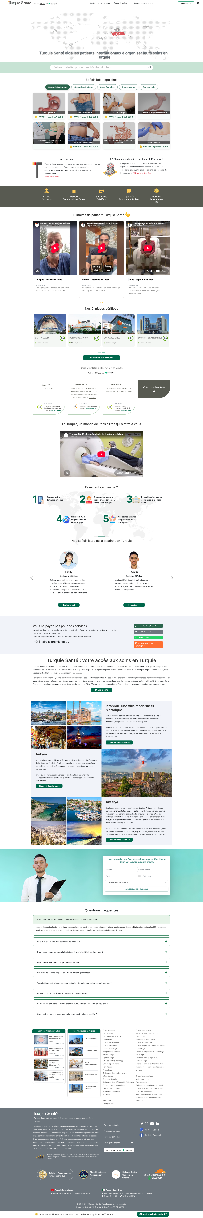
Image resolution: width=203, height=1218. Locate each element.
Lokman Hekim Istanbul (90, 1088)
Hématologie (108, 1067)
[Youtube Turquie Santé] (151, 1124)
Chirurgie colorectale (144, 1042)
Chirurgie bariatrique (111, 1042)
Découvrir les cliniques (119, 742)
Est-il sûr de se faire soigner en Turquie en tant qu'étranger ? (64, 972)
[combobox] (140, 876)
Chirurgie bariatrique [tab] (57, 87)
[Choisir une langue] (199, 3)
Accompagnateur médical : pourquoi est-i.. (56, 1075)
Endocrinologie (141, 1061)
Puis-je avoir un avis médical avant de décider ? (58, 941)
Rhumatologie (108, 1070)
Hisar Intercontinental (91, 1063)
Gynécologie (140, 1049)
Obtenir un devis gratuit (153, 1214)
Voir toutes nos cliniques (101, 357)
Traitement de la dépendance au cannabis (148, 1098)
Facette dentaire (142, 1082)
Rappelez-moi (186, 3)
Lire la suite (103, 690)
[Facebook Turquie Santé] (141, 1124)
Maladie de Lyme (142, 1079)
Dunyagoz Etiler (91, 1050)
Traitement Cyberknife (111, 1091)
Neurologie (140, 1055)
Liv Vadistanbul (91, 1038)
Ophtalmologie (108, 1058)
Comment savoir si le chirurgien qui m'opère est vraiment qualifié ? (67, 1014)
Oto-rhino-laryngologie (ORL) (147, 1058)
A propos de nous (112, 1131)
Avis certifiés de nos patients (101, 368)
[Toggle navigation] (5, 3)
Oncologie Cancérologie (112, 1036)
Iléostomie (107, 1100)
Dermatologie (108, 1033)
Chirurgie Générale (110, 1045)
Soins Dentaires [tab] (107, 87)
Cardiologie (140, 1036)
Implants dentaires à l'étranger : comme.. (56, 1051)
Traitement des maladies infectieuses (150, 1067)
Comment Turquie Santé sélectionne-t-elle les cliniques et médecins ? (68, 919)
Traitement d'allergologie (145, 1039)
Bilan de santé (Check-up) (113, 1061)
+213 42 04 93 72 (128, 1196)
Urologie (139, 1070)
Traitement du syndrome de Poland (149, 1085)
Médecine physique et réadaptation (149, 1064)
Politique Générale (112, 1143)
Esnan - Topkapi (91, 1074)
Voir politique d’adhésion (142, 173)
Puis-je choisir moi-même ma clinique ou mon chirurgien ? (63, 993)
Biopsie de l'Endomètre (111, 1088)
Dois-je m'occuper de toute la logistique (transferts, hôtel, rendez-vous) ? (70, 952)
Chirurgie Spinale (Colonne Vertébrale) (150, 1045)
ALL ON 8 (106, 1094)
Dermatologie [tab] (149, 87)
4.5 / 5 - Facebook (153, 1135)
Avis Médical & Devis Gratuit (136, 889)
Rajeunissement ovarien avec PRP (149, 1094)
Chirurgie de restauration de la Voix (149, 1088)
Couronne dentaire (110, 1079)
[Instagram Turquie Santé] (146, 1124)
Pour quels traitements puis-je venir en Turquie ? (58, 962)
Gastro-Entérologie (110, 1049)
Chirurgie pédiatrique (111, 1064)
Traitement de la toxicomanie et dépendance (115, 1074)
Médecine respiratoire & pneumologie (150, 1052)
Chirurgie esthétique (143, 1030)
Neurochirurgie (108, 1055)
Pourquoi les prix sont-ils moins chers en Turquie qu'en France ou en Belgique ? (72, 1004)
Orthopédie (107, 1039)
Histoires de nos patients (99, 3)
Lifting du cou (108, 1103)
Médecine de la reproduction (147, 1033)
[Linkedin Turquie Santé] (157, 1124)
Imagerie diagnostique (111, 1052)
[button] (31, 578)
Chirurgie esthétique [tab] (83, 87)
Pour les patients (111, 1125)
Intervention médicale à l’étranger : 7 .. (54, 1063)
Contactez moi (69, 605)
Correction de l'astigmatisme (114, 1085)
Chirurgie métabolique (144, 1076)
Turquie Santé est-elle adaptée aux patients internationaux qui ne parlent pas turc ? (74, 983)
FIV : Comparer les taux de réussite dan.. (56, 1039)
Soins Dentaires (109, 1030)
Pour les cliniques (112, 1137)
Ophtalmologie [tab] (128, 87)
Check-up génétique (144, 1091)
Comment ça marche (53, 177)
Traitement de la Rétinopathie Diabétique (118, 1082)
